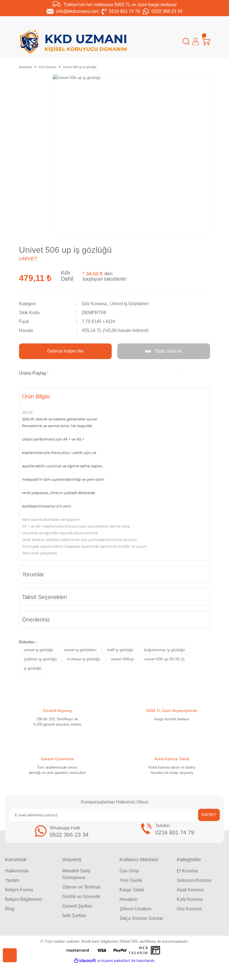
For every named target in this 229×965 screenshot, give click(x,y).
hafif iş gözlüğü (120, 650)
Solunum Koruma (194, 880)
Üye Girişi (129, 870)
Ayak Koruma (190, 889)
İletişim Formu (19, 889)
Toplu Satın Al (168, 351)
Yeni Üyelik (131, 880)
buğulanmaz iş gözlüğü (164, 650)
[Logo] (73, 41)
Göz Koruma (94, 303)
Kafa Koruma (190, 899)
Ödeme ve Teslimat (81, 887)
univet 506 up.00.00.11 (164, 659)
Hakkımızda (16, 870)
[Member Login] (195, 41)
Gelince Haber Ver (65, 351)
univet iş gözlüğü (38, 650)
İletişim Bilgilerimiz (23, 899)
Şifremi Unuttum (135, 908)
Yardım (12, 880)
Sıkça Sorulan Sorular (141, 918)
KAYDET (208, 814)
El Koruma (187, 870)
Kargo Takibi (132, 889)
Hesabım (128, 899)
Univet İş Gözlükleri (129, 303)
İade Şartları (74, 915)
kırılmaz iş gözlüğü (83, 659)
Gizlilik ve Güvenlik (81, 896)
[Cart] (206, 41)
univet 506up (122, 659)
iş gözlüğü (33, 668)
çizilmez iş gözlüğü (40, 659)
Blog (9, 908)
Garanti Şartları (77, 906)
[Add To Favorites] (181, 370)
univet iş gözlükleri (80, 650)
